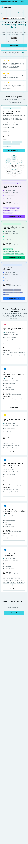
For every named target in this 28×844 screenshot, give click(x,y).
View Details (14, 361)
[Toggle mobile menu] (25, 7)
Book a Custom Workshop (14, 49)
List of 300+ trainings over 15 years (15, 18)
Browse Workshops (14, 45)
